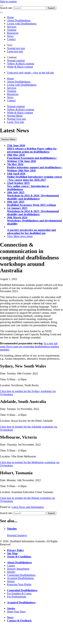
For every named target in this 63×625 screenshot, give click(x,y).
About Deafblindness (18, 20)
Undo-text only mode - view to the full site (30, 72)
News (10, 36)
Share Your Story (16, 611)
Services (11, 26)
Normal (16, 48)
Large (15, 51)
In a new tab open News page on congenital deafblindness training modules (29, 346)
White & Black (20, 66)
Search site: (6, 7)
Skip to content (8, 1)
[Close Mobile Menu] (1, 12)
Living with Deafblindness (21, 23)
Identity (11, 571)
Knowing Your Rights (19, 584)
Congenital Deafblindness (21, 575)
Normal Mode (15, 115)
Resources (12, 32)
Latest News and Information (28, 507)
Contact (11, 39)
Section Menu (8, 139)
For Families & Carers (19, 593)
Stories (11, 581)
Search (51, 8)
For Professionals (16, 596)
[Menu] (1, 5)
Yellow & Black (20, 63)
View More (20, 236)
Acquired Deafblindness (20, 578)
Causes (11, 565)
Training (11, 29)
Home (10, 17)
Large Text (15, 122)
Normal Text (16, 118)
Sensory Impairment (18, 568)
